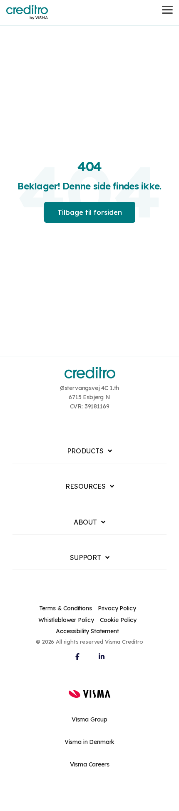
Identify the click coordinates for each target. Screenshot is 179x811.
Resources (85, 486)
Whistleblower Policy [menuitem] (66, 620)
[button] (167, 9)
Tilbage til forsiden (89, 212)
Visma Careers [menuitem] (89, 764)
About (85, 522)
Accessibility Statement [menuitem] (87, 631)
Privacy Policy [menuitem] (117, 608)
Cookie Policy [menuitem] (118, 620)
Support (85, 557)
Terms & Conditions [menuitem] (65, 608)
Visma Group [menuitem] (89, 719)
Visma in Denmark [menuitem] (89, 742)
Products (85, 451)
